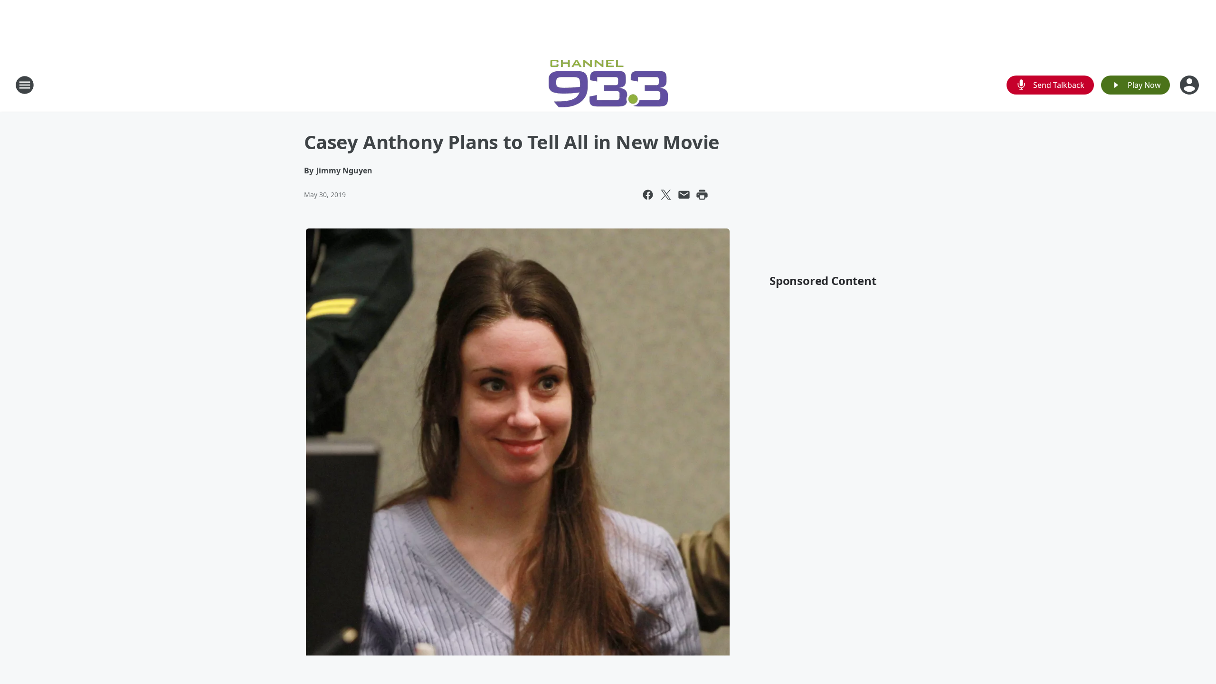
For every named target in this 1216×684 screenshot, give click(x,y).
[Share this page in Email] (684, 194)
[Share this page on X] (666, 194)
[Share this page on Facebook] (648, 194)
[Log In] (1190, 85)
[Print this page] (702, 194)
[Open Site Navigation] (24, 85)
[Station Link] (608, 85)
